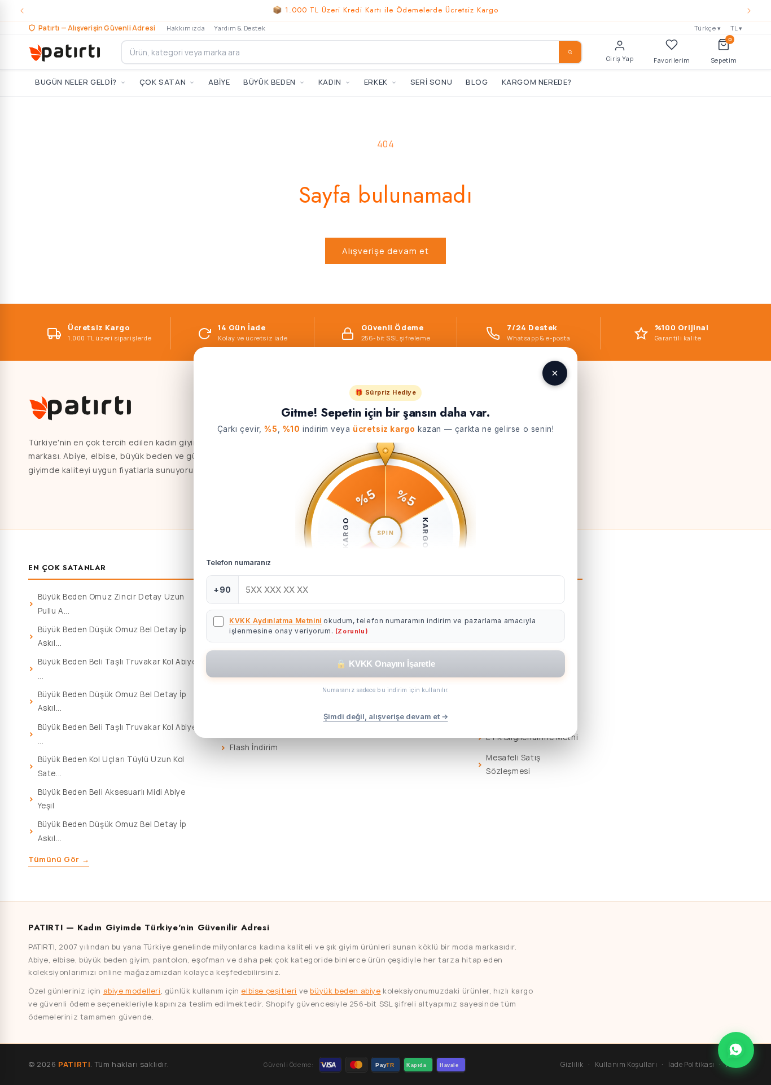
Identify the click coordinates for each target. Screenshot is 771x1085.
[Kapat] (554, 373)
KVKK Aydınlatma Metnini (275, 620)
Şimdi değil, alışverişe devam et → (385, 716)
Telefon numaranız (238, 562)
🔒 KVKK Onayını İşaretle (385, 663)
